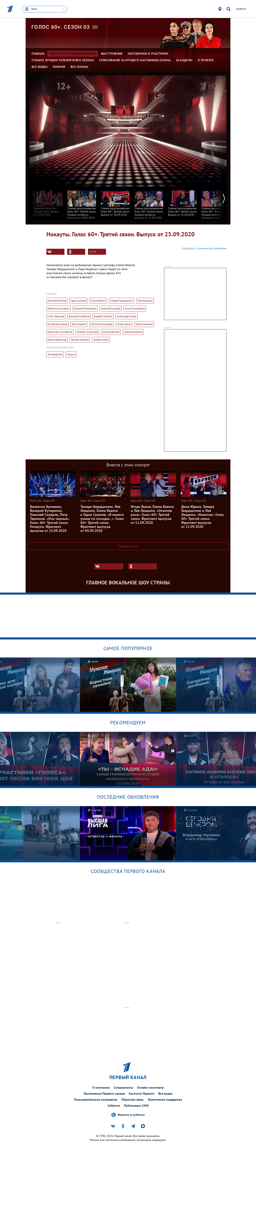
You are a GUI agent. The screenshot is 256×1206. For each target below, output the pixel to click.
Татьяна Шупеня (80, 339)
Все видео (165, 1093)
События (114, 1105)
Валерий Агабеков (79, 316)
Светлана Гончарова (101, 324)
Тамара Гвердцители (121, 300)
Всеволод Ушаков (57, 324)
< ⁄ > (93, 251)
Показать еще (128, 546)
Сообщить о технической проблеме (204, 248)
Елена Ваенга (98, 300)
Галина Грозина (110, 332)
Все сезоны (79, 67)
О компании (101, 1087)
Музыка (71, 354)
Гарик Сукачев (78, 300)
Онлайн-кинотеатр (150, 1087)
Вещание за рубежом (131, 1114)
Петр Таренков (56, 316)
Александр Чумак (126, 316)
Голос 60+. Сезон (60, 27)
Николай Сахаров (110, 308)
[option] (48, 201)
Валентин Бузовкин (58, 308)
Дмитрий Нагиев (57, 300)
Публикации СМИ (136, 1105)
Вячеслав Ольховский (60, 332)
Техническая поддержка (165, 1099)
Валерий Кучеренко (85, 308)
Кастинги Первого (141, 1093)
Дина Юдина (79, 324)
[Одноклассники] (76, 252)
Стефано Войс (101, 339)
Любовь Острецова (87, 332)
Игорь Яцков (124, 324)
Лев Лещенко (145, 300)
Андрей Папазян (103, 316)
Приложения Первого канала (104, 1093)
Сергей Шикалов (133, 332)
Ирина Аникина (144, 324)
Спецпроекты (123, 1087)
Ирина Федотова (57, 339)
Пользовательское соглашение (95, 1099)
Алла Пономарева (135, 308)
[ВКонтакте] (55, 252)
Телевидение (55, 354)
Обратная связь (132, 1099)
